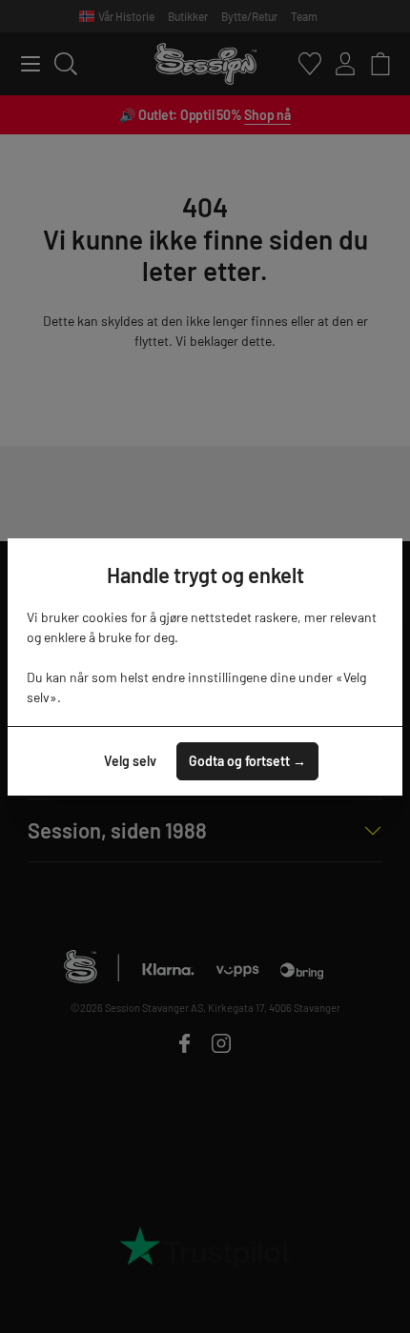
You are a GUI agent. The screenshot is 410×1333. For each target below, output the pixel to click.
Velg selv (130, 761)
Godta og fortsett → (247, 761)
